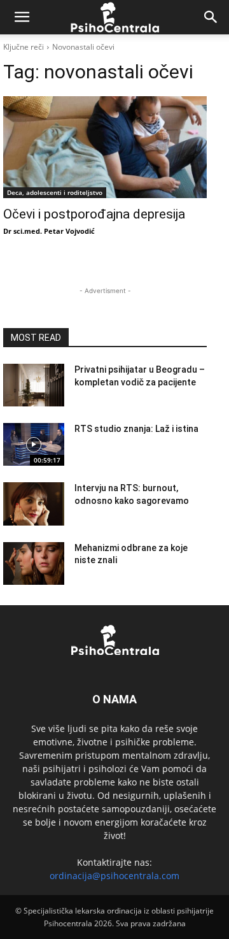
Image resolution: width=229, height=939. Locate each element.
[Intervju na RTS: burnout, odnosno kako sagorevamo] (33, 503)
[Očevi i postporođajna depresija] (105, 147)
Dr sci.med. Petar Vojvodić (49, 231)
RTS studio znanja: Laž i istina (136, 429)
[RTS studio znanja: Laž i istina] (33, 444)
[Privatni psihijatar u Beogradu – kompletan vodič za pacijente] (33, 385)
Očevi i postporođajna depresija (95, 214)
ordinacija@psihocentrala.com (114, 876)
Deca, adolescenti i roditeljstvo (54, 192)
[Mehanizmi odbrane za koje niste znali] (33, 563)
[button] (21, 17)
